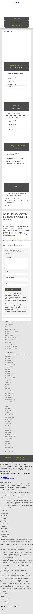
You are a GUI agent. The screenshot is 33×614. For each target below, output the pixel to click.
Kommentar (8, 257)
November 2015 (9, 417)
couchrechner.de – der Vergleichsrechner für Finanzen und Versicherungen (16, 200)
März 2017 (8, 386)
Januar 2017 (8, 391)
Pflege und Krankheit (11, 340)
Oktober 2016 (9, 397)
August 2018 (8, 367)
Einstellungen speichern (6, 606)
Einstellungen (13, 473)
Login (12, 460)
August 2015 (8, 419)
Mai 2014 (8, 443)
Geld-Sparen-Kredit (10, 337)
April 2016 (8, 410)
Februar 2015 (9, 428)
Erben (7, 333)
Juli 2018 (7, 369)
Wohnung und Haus (11, 348)
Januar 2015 (8, 430)
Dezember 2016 (9, 393)
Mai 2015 (8, 421)
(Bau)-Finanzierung (16, 22)
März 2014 (8, 445)
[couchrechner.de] (16, 2)
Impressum (9, 457)
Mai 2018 (8, 371)
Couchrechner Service (11, 331)
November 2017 (9, 373)
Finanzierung (9, 335)
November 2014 (9, 434)
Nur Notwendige (4, 473)
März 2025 (8, 356)
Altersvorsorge (9, 324)
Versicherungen (9, 344)
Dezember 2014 (9, 432)
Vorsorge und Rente (11, 346)
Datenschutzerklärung (7, 478)
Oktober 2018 (9, 362)
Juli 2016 (7, 404)
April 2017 (8, 384)
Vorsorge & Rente (16, 25)
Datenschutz (23, 300)
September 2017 (10, 378)
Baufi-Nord (8, 327)
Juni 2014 (8, 441)
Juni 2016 (8, 406)
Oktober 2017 (9, 375)
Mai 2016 (8, 408)
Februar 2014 (9, 447)
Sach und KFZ (9, 342)
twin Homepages (22, 460)
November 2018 (9, 360)
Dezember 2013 (9, 452)
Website (7, 283)
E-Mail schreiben (12, 86)
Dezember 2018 (9, 358)
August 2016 (8, 402)
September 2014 (10, 436)
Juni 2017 (8, 382)
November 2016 (9, 395)
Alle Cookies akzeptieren (23, 473)
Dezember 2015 (9, 415)
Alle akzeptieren (17, 606)
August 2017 (8, 380)
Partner (7, 205)
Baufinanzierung (10, 329)
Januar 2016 (8, 412)
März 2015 (8, 426)
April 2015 (8, 423)
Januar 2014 (8, 450)
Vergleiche (16, 18)
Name (7, 271)
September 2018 (10, 364)
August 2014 (8, 439)
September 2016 (10, 399)
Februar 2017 (9, 388)
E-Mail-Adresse (9, 277)
